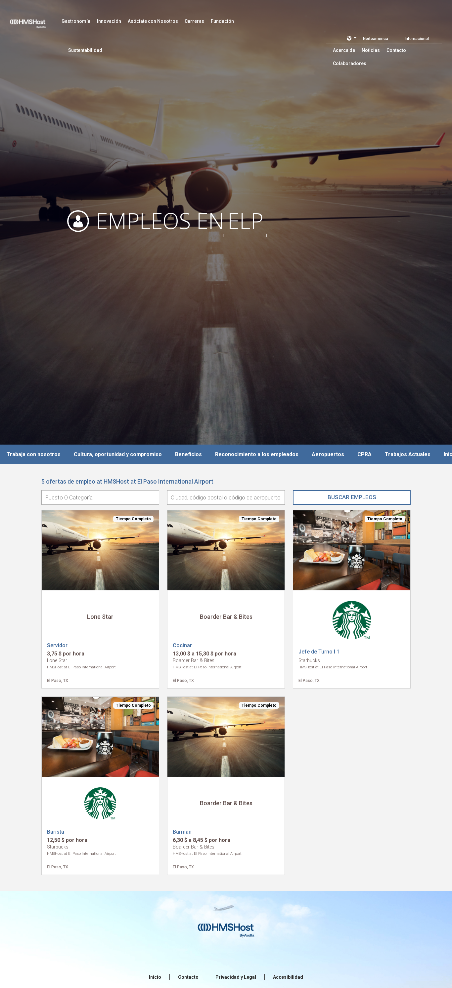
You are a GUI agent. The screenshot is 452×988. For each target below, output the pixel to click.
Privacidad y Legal (235, 977)
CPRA (364, 454)
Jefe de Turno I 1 (318, 652)
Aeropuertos (328, 454)
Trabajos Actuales (407, 454)
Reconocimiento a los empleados (256, 454)
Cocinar (182, 645)
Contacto (188, 977)
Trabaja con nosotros (34, 454)
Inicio (155, 977)
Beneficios (188, 454)
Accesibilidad (288, 977)
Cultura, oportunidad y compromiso (118, 454)
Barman (182, 832)
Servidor (57, 645)
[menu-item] (76, 21)
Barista (55, 832)
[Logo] (34, 20)
